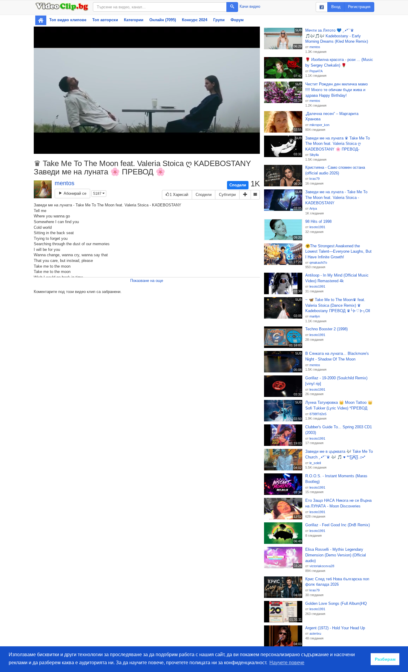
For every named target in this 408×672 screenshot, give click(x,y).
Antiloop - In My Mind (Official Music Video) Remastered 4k (337, 278)
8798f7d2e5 (317, 414)
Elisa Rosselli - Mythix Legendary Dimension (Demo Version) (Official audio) (335, 555)
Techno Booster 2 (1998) (326, 329)
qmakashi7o (318, 262)
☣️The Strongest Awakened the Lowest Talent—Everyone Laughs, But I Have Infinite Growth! (338, 251)
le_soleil (315, 463)
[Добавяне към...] (245, 195)
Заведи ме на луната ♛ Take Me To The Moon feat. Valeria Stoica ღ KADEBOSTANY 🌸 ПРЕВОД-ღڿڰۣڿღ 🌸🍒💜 (337, 144)
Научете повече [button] (286, 662)
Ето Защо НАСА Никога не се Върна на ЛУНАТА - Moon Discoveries (338, 503)
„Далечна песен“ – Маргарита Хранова (331, 116)
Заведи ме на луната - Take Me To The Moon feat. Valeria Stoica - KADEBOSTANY (336, 197)
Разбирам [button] (385, 659)
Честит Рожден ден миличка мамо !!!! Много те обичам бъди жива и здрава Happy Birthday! (336, 89)
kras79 (314, 178)
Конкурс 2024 (194, 20)
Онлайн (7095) (162, 20)
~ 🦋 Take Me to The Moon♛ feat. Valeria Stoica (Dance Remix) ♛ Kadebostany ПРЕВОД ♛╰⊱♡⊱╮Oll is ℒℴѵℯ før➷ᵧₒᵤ (337, 305)
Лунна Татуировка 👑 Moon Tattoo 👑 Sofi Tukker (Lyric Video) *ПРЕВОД (338, 405)
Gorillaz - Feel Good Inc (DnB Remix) (337, 525)
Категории (133, 20)
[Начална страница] (40, 20)
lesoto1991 (317, 227)
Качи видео (250, 6)
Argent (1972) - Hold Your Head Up (335, 628)
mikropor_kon (319, 125)
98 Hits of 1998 (318, 221)
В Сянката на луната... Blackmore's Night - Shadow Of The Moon (337, 356)
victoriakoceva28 (321, 566)
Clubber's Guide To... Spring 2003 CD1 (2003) (338, 430)
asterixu (315, 633)
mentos (64, 183)
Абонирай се (74, 193)
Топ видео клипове (67, 20)
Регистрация (359, 6)
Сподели (237, 185)
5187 (97, 193)
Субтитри (227, 194)
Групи (219, 20)
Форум (237, 20)
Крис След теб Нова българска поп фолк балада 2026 (337, 582)
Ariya (313, 208)
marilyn (314, 316)
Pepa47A (316, 71)
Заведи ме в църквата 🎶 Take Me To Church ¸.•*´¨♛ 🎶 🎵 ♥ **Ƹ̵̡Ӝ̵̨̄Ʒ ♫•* (339, 454)
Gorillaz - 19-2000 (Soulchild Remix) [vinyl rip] (336, 381)
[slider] (134, 149)
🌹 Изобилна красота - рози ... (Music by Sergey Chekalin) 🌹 (339, 62)
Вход (335, 6)
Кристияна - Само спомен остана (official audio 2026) (335, 170)
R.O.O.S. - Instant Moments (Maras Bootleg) (336, 479)
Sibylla (314, 155)
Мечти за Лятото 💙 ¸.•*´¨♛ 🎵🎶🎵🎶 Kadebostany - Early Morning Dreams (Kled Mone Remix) (336, 36)
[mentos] (43, 189)
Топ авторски (105, 20)
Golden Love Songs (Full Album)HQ (336, 603)
